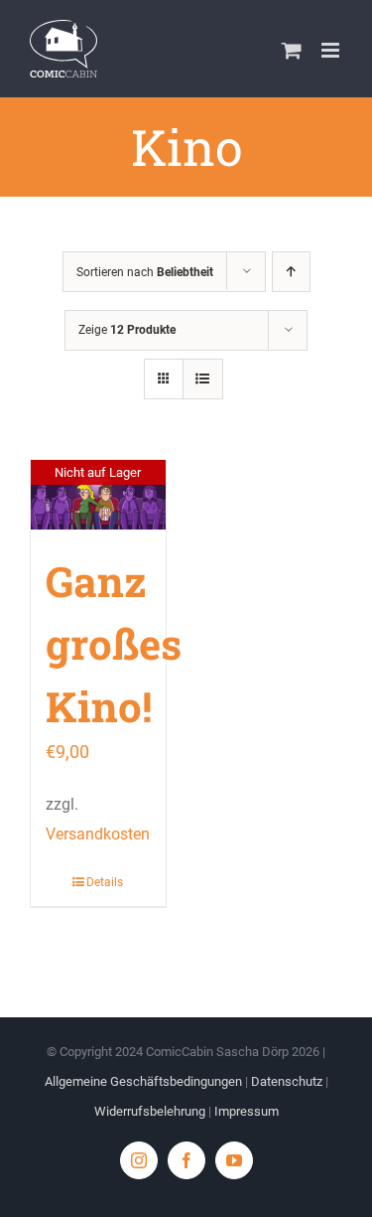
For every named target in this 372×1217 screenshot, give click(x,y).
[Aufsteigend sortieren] (291, 271)
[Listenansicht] (203, 379)
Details (104, 882)
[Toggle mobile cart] (292, 50)
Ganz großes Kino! (114, 643)
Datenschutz (286, 1081)
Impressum (246, 1111)
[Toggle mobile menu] (331, 50)
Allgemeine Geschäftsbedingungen (143, 1081)
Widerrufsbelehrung (149, 1111)
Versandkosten (98, 834)
